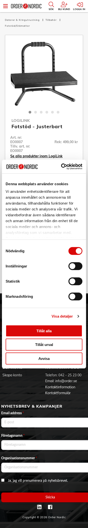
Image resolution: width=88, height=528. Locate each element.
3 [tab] (41, 112)
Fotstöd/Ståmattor (17, 25)
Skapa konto (12, 375)
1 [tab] (30, 112)
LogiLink (20, 120)
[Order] (26, 6)
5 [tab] (52, 112)
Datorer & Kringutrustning (23, 20)
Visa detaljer (62, 316)
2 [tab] (35, 112)
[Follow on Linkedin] (39, 507)
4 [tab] (47, 112)
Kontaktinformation (60, 387)
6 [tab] (58, 112)
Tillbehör (51, 20)
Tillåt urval (44, 345)
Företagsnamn (13, 435)
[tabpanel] (44, 74)
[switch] (75, 266)
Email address (12, 413)
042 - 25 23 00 (69, 375)
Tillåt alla (44, 331)
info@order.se (66, 381)
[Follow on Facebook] (50, 507)
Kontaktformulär (58, 393)
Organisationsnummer (19, 458)
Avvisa (44, 358)
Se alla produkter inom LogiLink (36, 156)
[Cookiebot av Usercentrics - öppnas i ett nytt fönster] (62, 166)
